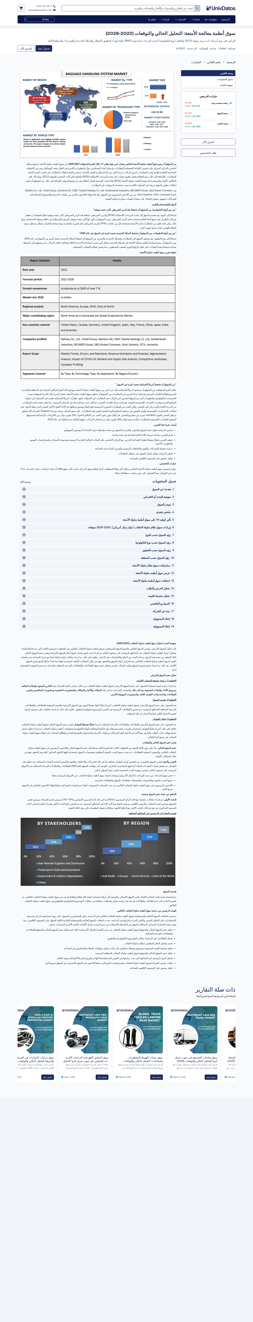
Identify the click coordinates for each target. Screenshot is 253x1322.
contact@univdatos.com (40, 10)
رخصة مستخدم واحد (220, 103)
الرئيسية (230, 62)
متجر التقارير (214, 62)
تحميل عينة (44, 48)
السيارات (203, 48)
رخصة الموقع (223, 113)
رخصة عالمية (223, 123)
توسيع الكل (25, 481)
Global (222, 48)
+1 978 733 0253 (44, 6)
